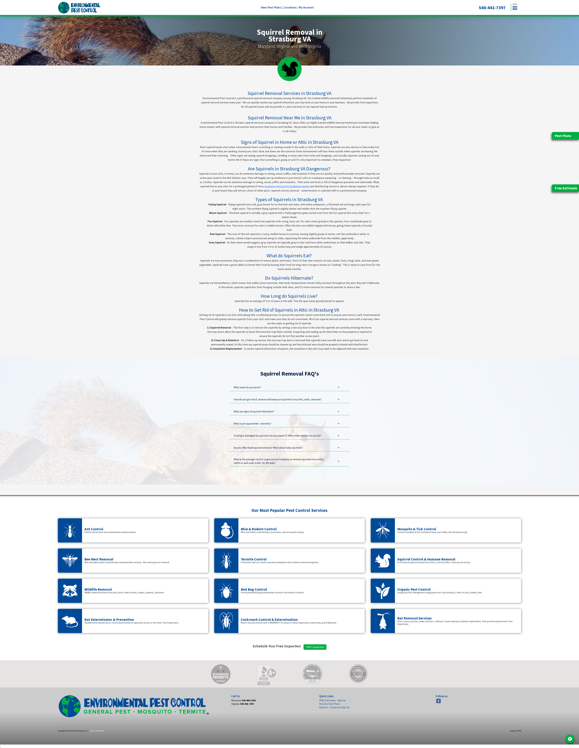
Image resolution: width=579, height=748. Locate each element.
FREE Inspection (315, 647)
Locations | (290, 7)
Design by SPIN (515, 731)
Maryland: (243, 700)
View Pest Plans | (272, 7)
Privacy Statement (97, 731)
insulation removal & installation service (287, 186)
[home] (79, 8)
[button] (516, 7)
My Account (306, 7)
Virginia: (242, 703)
